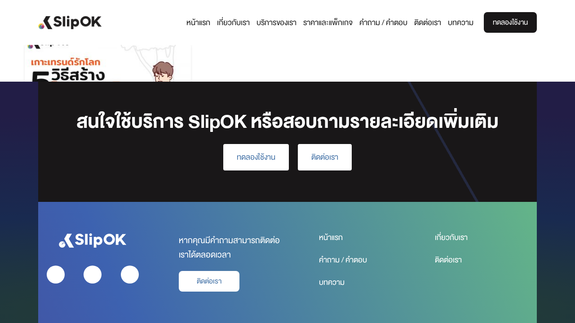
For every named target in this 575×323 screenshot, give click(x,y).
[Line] (130, 275)
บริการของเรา (276, 22)
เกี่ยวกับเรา (233, 22)
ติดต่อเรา (427, 22)
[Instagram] (93, 275)
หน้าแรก (198, 22)
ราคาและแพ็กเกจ (328, 22)
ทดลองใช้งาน (510, 22)
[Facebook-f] (56, 275)
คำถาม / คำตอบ (383, 22)
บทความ (460, 22)
